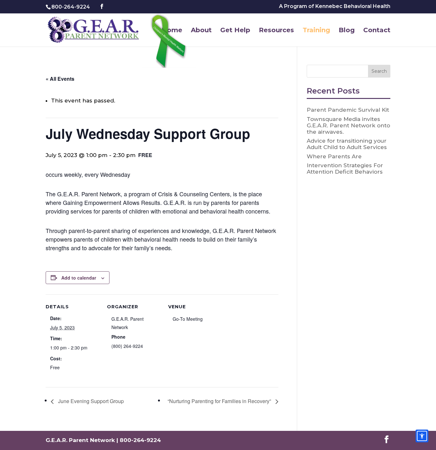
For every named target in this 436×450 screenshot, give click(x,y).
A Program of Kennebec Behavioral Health (334, 6)
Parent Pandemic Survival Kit (348, 110)
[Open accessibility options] (422, 436)
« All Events (60, 78)
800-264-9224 (70, 7)
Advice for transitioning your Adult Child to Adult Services (347, 144)
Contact (376, 31)
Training (316, 31)
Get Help (235, 31)
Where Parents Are (334, 156)
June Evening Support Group (90, 401)
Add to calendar (78, 277)
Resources (276, 31)
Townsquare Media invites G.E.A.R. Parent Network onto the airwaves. (348, 125)
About (201, 31)
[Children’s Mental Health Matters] (170, 42)
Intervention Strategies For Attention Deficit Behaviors (345, 168)
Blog (347, 31)
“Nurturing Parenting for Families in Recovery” (220, 401)
